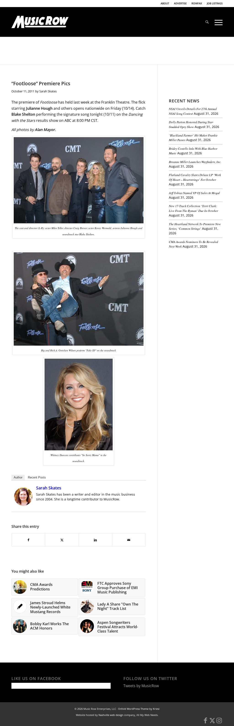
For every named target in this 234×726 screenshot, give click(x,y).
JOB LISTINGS (215, 3)
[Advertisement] (201, 283)
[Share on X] (61, 540)
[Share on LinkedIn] (95, 540)
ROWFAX (196, 3)
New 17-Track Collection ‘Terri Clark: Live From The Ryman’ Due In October (193, 208)
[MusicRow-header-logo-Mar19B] (40, 22)
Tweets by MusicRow (141, 685)
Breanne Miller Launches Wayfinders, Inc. (195, 162)
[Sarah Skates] (23, 504)
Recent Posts (37, 477)
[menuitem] (165, 3)
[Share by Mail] (128, 540)
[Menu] (217, 22)
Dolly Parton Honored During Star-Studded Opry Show (191, 124)
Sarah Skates (48, 91)
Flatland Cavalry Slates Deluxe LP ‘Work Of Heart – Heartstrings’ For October (195, 177)
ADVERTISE (180, 3)
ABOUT (165, 3)
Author (18, 477)
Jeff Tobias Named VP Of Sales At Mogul (194, 193)
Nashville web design (110, 715)
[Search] (207, 22)
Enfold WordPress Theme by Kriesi (139, 708)
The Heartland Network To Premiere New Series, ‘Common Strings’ (195, 226)
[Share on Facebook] (28, 540)
